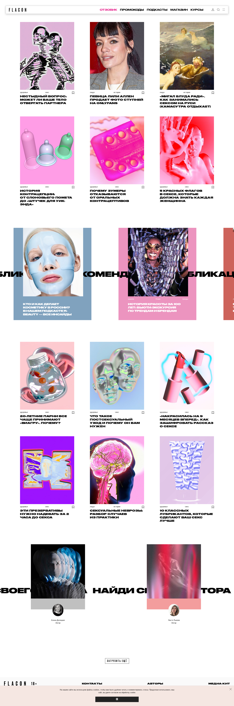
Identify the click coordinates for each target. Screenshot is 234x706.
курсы (197, 9)
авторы (155, 683)
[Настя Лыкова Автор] (174, 576)
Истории (117, 92)
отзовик (108, 9)
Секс (47, 92)
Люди (92, 92)
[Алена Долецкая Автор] (58, 576)
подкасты (157, 9)
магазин (179, 9)
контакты (92, 683)
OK (117, 699)
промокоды (132, 9)
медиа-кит (219, 683)
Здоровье (24, 92)
